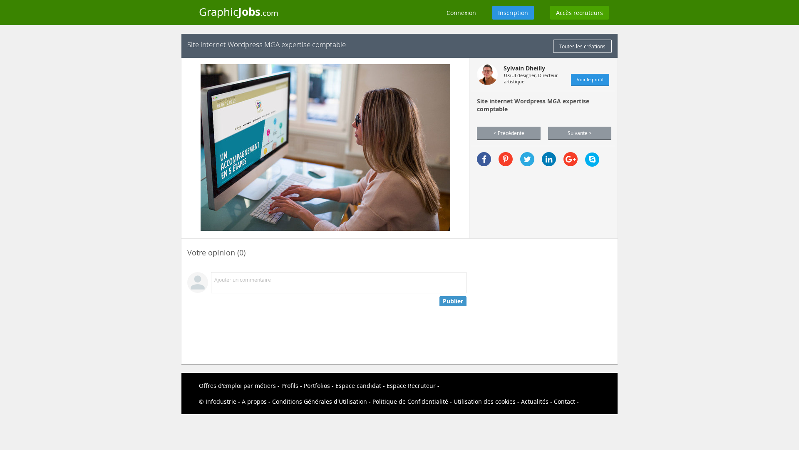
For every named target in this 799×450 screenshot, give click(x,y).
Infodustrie (221, 401)
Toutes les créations (582, 46)
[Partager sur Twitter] (527, 159)
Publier (453, 301)
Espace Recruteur (411, 386)
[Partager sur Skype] (592, 159)
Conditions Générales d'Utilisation (319, 401)
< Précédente (509, 133)
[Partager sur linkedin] (549, 159)
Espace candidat (358, 386)
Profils (289, 386)
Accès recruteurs (579, 13)
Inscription (513, 13)
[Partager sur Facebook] (484, 159)
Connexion (461, 13)
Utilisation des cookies (485, 401)
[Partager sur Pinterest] (506, 159)
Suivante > (580, 133)
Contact (564, 401)
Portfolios (317, 386)
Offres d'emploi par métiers (237, 386)
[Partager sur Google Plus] (570, 159)
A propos (254, 401)
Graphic (238, 11)
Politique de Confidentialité (410, 401)
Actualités (534, 401)
